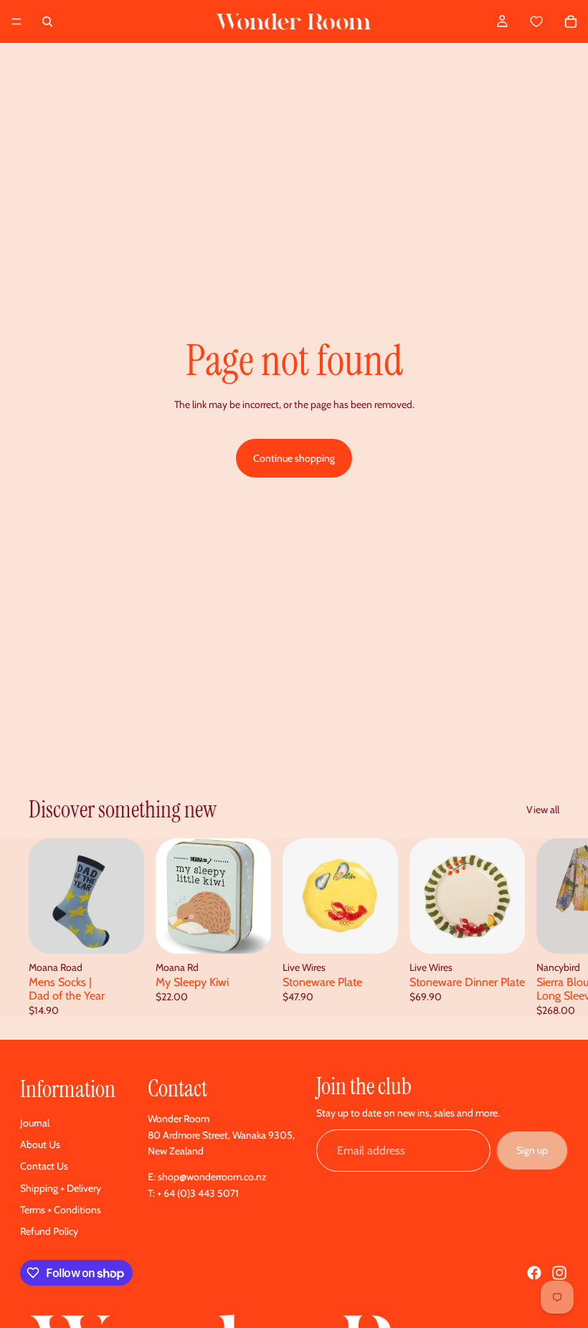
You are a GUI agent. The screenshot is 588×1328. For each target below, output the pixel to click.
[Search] (47, 21)
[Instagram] (559, 1272)
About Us (40, 1144)
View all (542, 809)
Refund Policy (49, 1231)
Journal (34, 1122)
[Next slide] (543, 927)
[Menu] (16, 21)
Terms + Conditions (60, 1209)
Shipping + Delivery (60, 1188)
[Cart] (552, 21)
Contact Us (44, 1165)
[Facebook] (534, 1272)
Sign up (532, 1150)
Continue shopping (294, 458)
